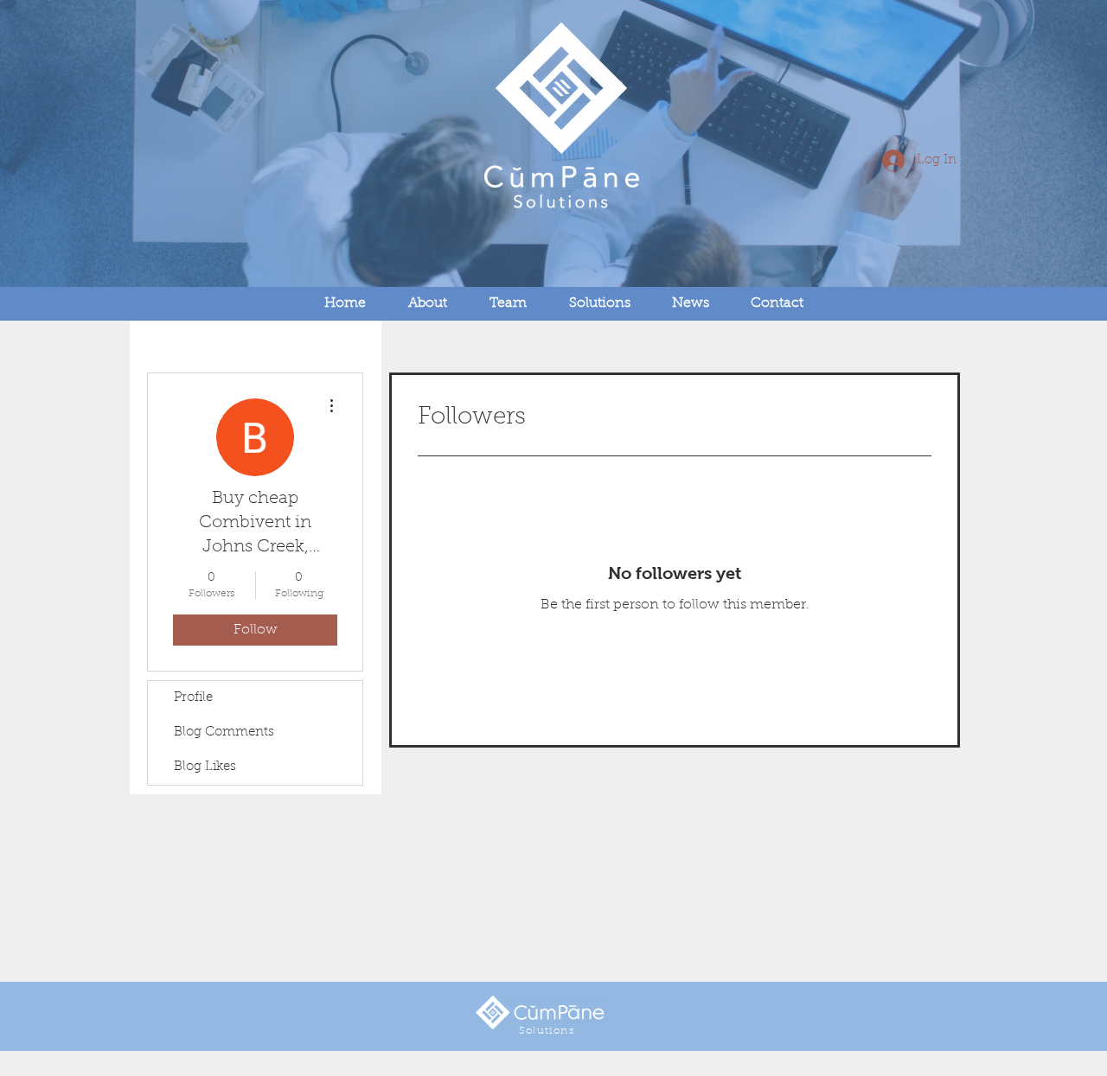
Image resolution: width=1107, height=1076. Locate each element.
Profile (193, 697)
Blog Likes (205, 767)
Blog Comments (224, 732)
